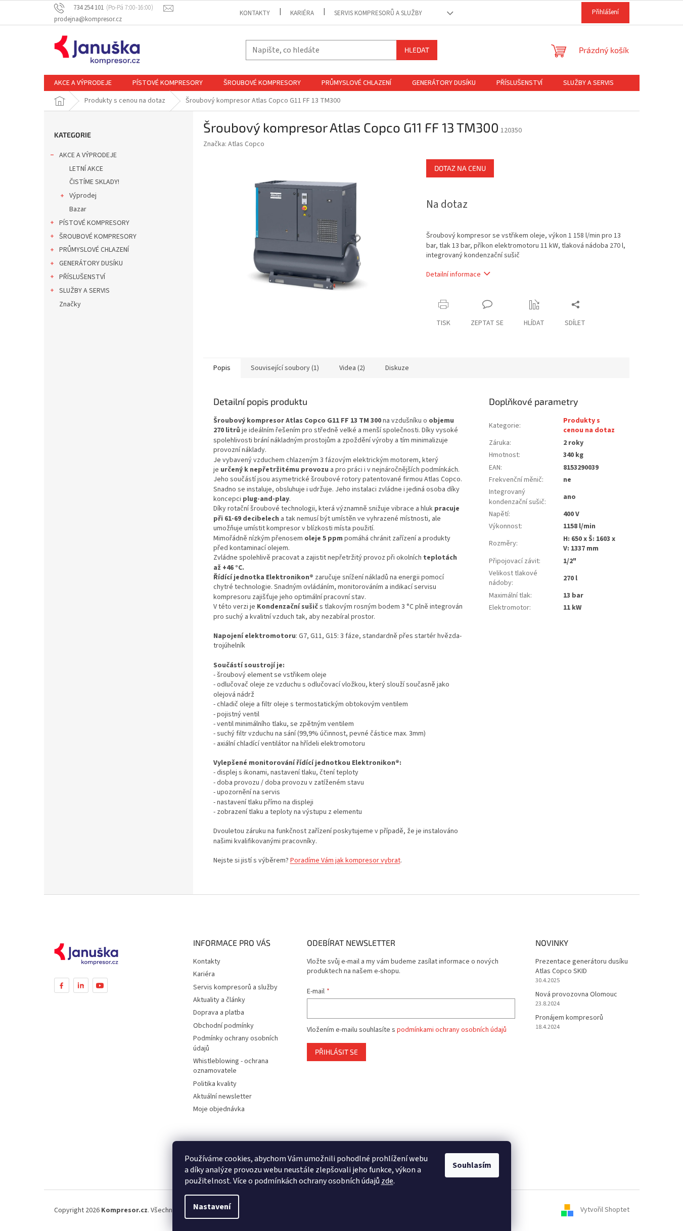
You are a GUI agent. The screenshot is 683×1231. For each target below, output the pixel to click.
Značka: (233, 144)
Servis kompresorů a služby (378, 13)
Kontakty (255, 13)
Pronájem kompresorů (569, 1018)
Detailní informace (453, 274)
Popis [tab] (222, 368)
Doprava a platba (218, 1013)
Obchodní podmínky (223, 1026)
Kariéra (302, 13)
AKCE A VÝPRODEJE (88, 155)
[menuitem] (83, 83)
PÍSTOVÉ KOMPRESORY (94, 223)
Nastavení (212, 1206)
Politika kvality (215, 1084)
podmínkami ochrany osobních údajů (452, 1030)
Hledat (416, 49)
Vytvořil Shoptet (604, 1210)
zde (387, 1181)
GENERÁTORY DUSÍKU (91, 263)
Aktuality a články (219, 1000)
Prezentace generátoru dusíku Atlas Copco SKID (581, 966)
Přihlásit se (336, 1051)
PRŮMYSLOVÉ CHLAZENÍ (94, 250)
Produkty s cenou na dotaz (589, 425)
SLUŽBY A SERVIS (84, 291)
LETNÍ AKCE (86, 169)
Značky (70, 304)
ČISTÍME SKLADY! (94, 182)
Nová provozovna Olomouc (576, 994)
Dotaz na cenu (460, 168)
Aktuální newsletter (222, 1096)
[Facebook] (61, 985)
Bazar (77, 209)
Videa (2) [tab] (352, 368)
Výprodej (83, 196)
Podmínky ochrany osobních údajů (235, 1043)
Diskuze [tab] (397, 368)
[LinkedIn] (80, 985)
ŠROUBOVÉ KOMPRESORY (97, 237)
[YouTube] (100, 985)
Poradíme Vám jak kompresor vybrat (345, 860)
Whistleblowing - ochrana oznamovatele (230, 1066)
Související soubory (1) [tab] (285, 368)
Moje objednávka (219, 1109)
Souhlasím (471, 1165)
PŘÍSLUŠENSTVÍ (82, 277)
